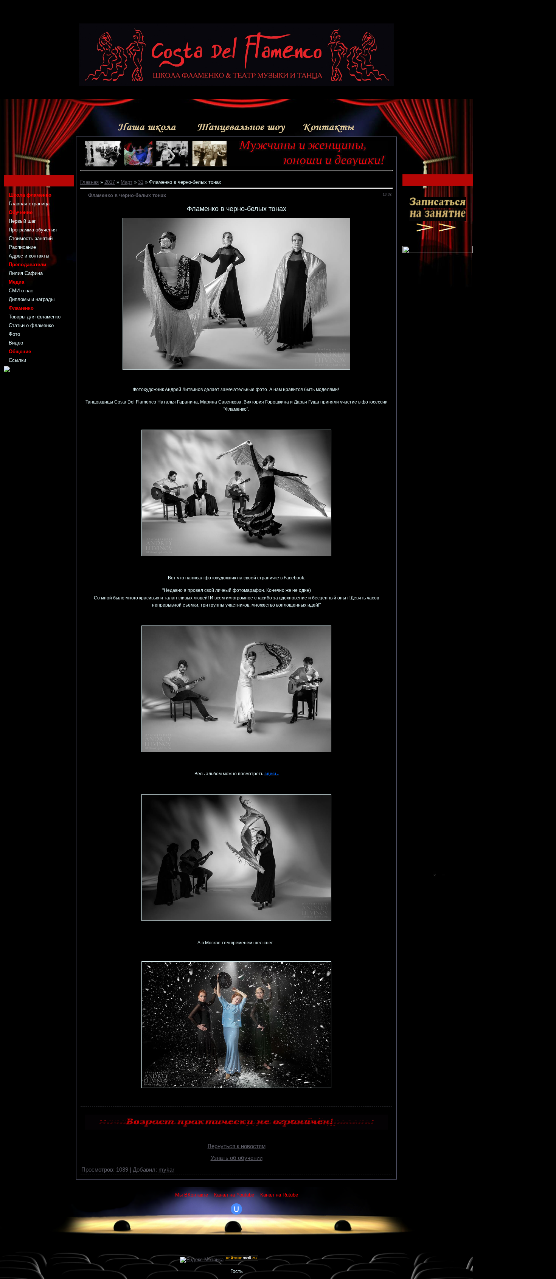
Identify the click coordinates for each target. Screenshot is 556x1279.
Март (126, 182)
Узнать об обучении (236, 1158)
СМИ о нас (21, 290)
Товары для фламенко (35, 317)
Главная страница (29, 203)
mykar (166, 1170)
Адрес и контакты (29, 256)
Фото (14, 334)
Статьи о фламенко (31, 325)
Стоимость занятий (31, 238)
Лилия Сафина (26, 273)
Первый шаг (22, 221)
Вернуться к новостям (237, 1146)
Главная (89, 182)
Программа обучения (33, 230)
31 (140, 182)
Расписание (22, 247)
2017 (109, 182)
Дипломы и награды (31, 299)
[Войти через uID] (236, 1209)
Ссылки (17, 360)
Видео (16, 343)
